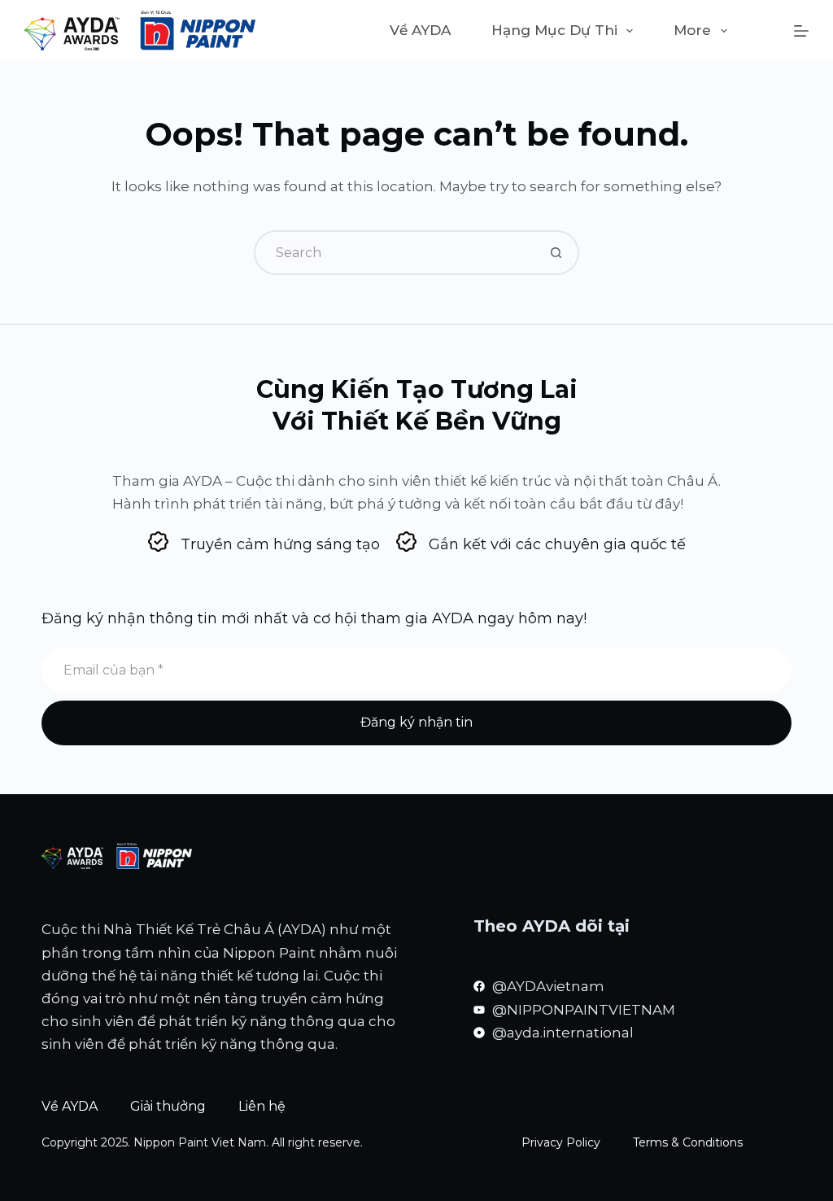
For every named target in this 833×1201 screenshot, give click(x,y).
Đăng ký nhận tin (416, 722)
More (692, 30)
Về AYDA (420, 30)
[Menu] (801, 31)
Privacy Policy (560, 1142)
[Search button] (556, 252)
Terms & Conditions (688, 1142)
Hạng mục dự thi (554, 30)
